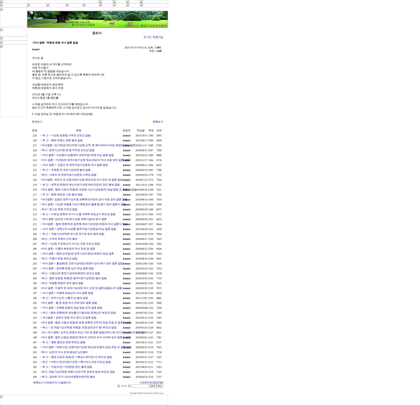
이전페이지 (50, 382)
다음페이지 (64, 382)
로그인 (147, 37)
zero (161, 393)
